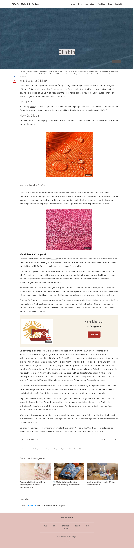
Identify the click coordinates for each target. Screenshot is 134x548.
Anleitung (57, 418)
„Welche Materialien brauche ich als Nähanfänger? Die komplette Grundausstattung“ (35, 477)
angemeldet (32, 505)
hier (76, 415)
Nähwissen (117, 61)
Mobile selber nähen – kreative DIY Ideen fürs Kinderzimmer (102, 477)
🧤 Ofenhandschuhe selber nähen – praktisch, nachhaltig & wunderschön (69, 477)
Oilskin (32, 106)
